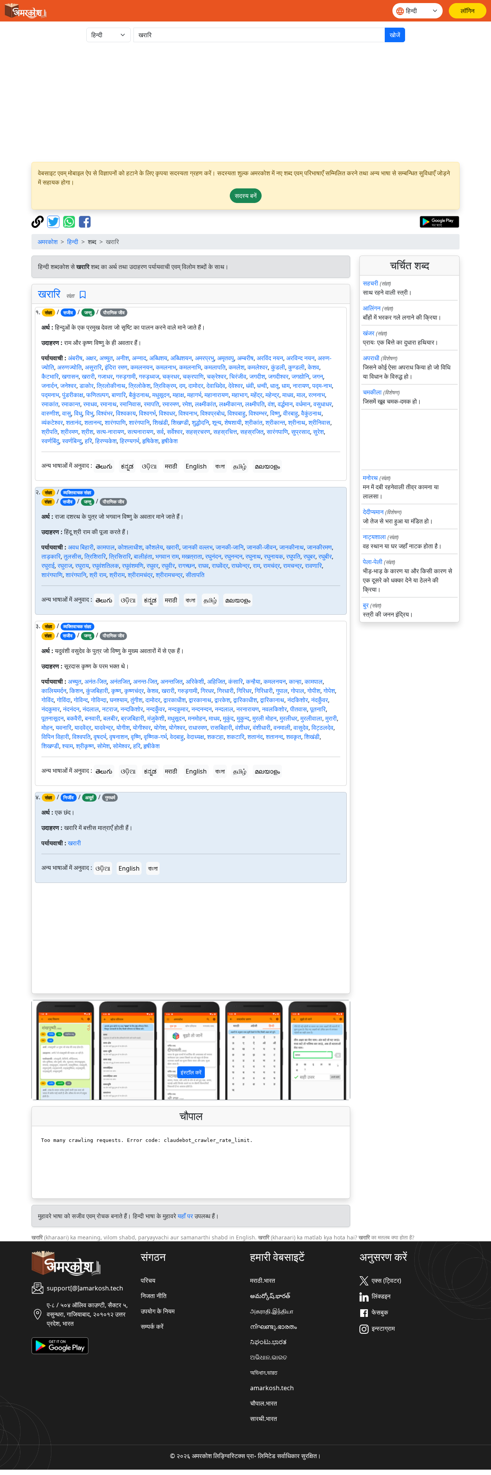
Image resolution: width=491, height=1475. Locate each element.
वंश (271, 404)
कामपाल (106, 547)
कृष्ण (116, 690)
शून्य (216, 422)
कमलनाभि (190, 367)
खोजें (395, 35)
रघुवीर (168, 565)
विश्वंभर (104, 413)
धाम (286, 385)
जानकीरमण (319, 547)
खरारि (49, 293)
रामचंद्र (271, 565)
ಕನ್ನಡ (127, 466)
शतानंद (73, 422)
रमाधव (90, 404)
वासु (66, 413)
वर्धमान (303, 404)
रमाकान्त (70, 404)
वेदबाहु (177, 737)
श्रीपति (49, 431)
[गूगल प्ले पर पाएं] (439, 221)
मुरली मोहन (264, 718)
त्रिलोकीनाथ (111, 385)
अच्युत (106, 358)
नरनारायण (247, 709)
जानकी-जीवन (261, 547)
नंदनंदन (71, 709)
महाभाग (239, 395)
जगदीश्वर (278, 376)
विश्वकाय (126, 413)
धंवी (250, 385)
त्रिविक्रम (164, 385)
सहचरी (370, 283)
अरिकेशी (195, 681)
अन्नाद (139, 358)
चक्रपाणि (193, 376)
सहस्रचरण (198, 431)
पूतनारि (318, 709)
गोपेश (329, 690)
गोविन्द (81, 700)
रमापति (151, 404)
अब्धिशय (158, 358)
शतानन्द (93, 422)
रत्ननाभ (316, 395)
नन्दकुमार (178, 709)
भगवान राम (167, 556)
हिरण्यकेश (106, 441)
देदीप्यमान (373, 512)
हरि (88, 441)
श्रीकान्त (275, 422)
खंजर (368, 333)
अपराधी (371, 358)
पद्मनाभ (50, 395)
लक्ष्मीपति (255, 404)
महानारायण (216, 395)
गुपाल (282, 690)
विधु (78, 413)
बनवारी (92, 718)
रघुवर (152, 565)
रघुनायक (273, 556)
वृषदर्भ (100, 737)
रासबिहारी (221, 727)
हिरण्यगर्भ (129, 441)
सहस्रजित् (252, 431)
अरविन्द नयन (300, 358)
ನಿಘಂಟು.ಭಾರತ (268, 1342)
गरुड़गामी (126, 376)
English (196, 466)
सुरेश (318, 431)
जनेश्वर (68, 385)
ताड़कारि (51, 556)
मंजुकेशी (156, 718)
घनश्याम (118, 700)
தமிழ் (239, 466)
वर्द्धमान (285, 404)
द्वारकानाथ (200, 700)
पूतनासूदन (52, 718)
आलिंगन (372, 308)
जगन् (317, 376)
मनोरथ (370, 478)
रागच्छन (186, 565)
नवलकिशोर (274, 709)
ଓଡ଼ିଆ (149, 466)
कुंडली (278, 367)
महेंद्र (256, 395)
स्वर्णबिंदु (50, 441)
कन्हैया (253, 681)
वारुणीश (50, 413)
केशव (313, 367)
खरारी (88, 376)
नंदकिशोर (297, 700)
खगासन (70, 376)
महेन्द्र (272, 395)
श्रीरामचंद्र (140, 575)
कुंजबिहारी (97, 690)
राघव (203, 565)
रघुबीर (325, 556)
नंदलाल (90, 709)
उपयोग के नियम (158, 1311)
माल (301, 395)
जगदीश (257, 376)
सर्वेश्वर (175, 431)
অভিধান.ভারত (263, 1372)
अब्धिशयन (181, 358)
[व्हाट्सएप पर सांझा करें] (70, 221)
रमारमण (170, 404)
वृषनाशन (118, 737)
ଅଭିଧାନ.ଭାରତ (268, 1357)
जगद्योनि (300, 376)
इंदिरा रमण (116, 367)
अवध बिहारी (81, 547)
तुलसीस (72, 556)
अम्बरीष (245, 358)
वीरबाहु (290, 413)
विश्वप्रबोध (212, 413)
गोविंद (47, 700)
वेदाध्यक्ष (195, 737)
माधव (287, 395)
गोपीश (313, 690)
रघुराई (47, 565)
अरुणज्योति (69, 367)
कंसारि (235, 681)
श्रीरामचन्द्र (169, 575)
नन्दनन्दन (201, 709)
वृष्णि (136, 737)
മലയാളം (267, 466)
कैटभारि (50, 376)
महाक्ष (178, 395)
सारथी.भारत (263, 1418)
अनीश (122, 358)
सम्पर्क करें (152, 1326)
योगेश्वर (177, 727)
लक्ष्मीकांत (205, 404)
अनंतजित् (120, 681)
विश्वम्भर (258, 413)
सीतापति (195, 575)
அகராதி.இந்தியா (271, 1311)
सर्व (160, 431)
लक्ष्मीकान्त (230, 404)
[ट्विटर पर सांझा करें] (54, 221)
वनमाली (282, 727)
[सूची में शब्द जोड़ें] (83, 295)
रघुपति (293, 556)
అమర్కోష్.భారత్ (270, 1296)
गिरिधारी (264, 690)
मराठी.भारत (262, 1280)
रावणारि (313, 565)
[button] (55, 1050)
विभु (89, 413)
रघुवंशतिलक (105, 565)
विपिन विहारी (55, 737)
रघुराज (65, 565)
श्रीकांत (253, 422)
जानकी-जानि (230, 547)
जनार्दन (49, 385)
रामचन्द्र (292, 565)
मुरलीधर (288, 718)
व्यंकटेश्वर (52, 422)
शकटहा (215, 737)
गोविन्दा (99, 700)
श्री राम (97, 575)
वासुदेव (300, 727)
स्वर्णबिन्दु (72, 441)
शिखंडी (160, 422)
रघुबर (309, 556)
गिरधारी (225, 690)
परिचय (148, 1280)
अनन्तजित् (171, 681)
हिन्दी (72, 242)
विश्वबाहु (236, 413)
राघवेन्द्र (240, 565)
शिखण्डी (180, 422)
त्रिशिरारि (95, 556)
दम (182, 385)
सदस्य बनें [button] (246, 195)
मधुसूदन (161, 395)
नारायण (301, 385)
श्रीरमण (69, 431)
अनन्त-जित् (145, 681)
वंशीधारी (261, 727)
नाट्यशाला (374, 537)
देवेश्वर (235, 385)
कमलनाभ (166, 367)
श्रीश (87, 431)
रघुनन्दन (233, 556)
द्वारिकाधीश (245, 700)
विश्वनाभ (187, 413)
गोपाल (297, 690)
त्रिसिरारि (120, 556)
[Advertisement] (191, 939)
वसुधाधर (322, 404)
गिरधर (207, 690)
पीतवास (298, 709)
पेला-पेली (372, 562)
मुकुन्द (243, 718)
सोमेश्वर (121, 746)
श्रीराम (117, 575)
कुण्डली (296, 367)
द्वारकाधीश (174, 700)
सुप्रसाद (300, 431)
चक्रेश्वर (216, 376)
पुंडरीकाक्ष (72, 395)
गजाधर (105, 376)
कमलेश (236, 367)
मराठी (171, 466)
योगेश (160, 727)
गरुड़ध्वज (149, 376)
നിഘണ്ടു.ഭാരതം (273, 1326)
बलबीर (110, 718)
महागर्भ (194, 395)
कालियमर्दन (53, 690)
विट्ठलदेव (322, 727)
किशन (76, 690)
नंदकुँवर (319, 700)
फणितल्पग (97, 395)
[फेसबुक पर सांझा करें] (85, 221)
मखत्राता (192, 556)
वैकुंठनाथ (311, 413)
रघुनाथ (253, 556)
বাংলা (220, 466)
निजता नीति (153, 1296)
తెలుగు (104, 466)
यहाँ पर (185, 1216)
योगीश (123, 727)
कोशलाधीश (130, 547)
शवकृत (293, 737)
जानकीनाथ (291, 547)
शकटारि (235, 737)
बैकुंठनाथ (139, 395)
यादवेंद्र (82, 727)
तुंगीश (136, 700)
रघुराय (82, 565)
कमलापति (215, 367)
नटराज (109, 709)
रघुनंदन (213, 556)
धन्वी (262, 385)
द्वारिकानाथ (272, 700)
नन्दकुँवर (155, 709)
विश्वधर (167, 413)
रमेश (187, 404)
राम (256, 565)
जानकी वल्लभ (197, 547)
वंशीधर (242, 727)
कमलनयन (141, 367)
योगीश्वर (142, 727)
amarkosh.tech (272, 1388)
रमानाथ (108, 404)
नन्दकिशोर (131, 709)
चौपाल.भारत (263, 1403)
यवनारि (63, 727)
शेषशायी (233, 422)
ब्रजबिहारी (132, 718)
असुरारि (93, 367)
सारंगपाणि (277, 431)
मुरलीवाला (311, 718)
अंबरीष (75, 358)
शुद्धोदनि (200, 422)
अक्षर (91, 358)
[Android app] (60, 1345)
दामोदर (195, 385)
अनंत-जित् (95, 681)
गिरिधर (244, 690)
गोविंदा (64, 700)
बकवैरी (74, 718)
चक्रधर (171, 376)
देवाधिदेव (215, 385)
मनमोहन (197, 718)
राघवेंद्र (220, 565)
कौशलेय (154, 547)
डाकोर (86, 385)
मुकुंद (228, 718)
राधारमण (197, 727)
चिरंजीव (237, 376)
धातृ (274, 385)
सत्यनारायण (140, 431)
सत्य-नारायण (110, 431)
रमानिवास (130, 404)
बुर (366, 605)
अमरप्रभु (204, 358)
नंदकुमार (50, 709)
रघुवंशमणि (132, 565)
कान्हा (295, 681)
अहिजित (216, 681)
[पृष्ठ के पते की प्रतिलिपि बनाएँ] (38, 221)
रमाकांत (49, 404)
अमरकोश (48, 242)
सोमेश (103, 746)
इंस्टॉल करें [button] (191, 1072)
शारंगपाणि (115, 422)
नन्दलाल (224, 709)
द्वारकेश (222, 700)
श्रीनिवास (319, 422)
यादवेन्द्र (103, 727)
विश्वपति (81, 737)
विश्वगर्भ (147, 413)
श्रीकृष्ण (85, 746)
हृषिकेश (150, 441)
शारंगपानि (139, 422)
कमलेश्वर (257, 367)
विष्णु (275, 413)
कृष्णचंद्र (134, 690)
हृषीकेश (169, 441)
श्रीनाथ (296, 422)
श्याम (67, 746)
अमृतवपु (225, 358)
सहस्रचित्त (225, 431)
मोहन (47, 727)
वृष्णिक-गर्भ (155, 737)
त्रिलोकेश (139, 385)
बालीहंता (143, 556)
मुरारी (331, 718)
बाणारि (119, 395)
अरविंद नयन (270, 358)
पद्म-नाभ (322, 385)
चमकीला (372, 392)
